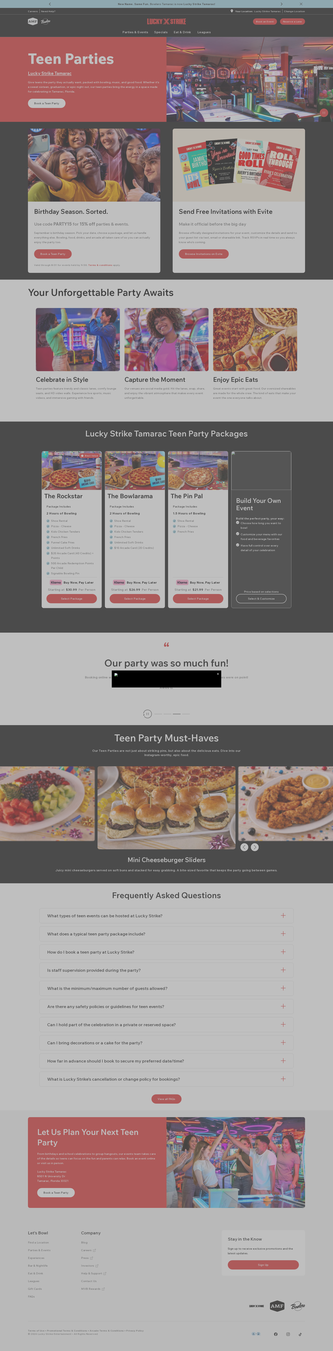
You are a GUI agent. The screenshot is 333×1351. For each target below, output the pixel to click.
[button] (217, 673)
